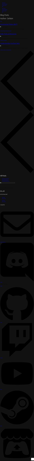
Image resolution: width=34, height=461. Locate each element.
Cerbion (3, 21)
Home (1, 21)
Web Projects (3, 2)
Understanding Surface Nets (10, 43)
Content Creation (4, 5)
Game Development (4, 9)
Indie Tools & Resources (8, 34)
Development (5, 40)
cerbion (1, 282)
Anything (1, 40)
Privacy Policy (4, 198)
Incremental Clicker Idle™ (8, 24)
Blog (2, 6)
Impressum (3, 197)
